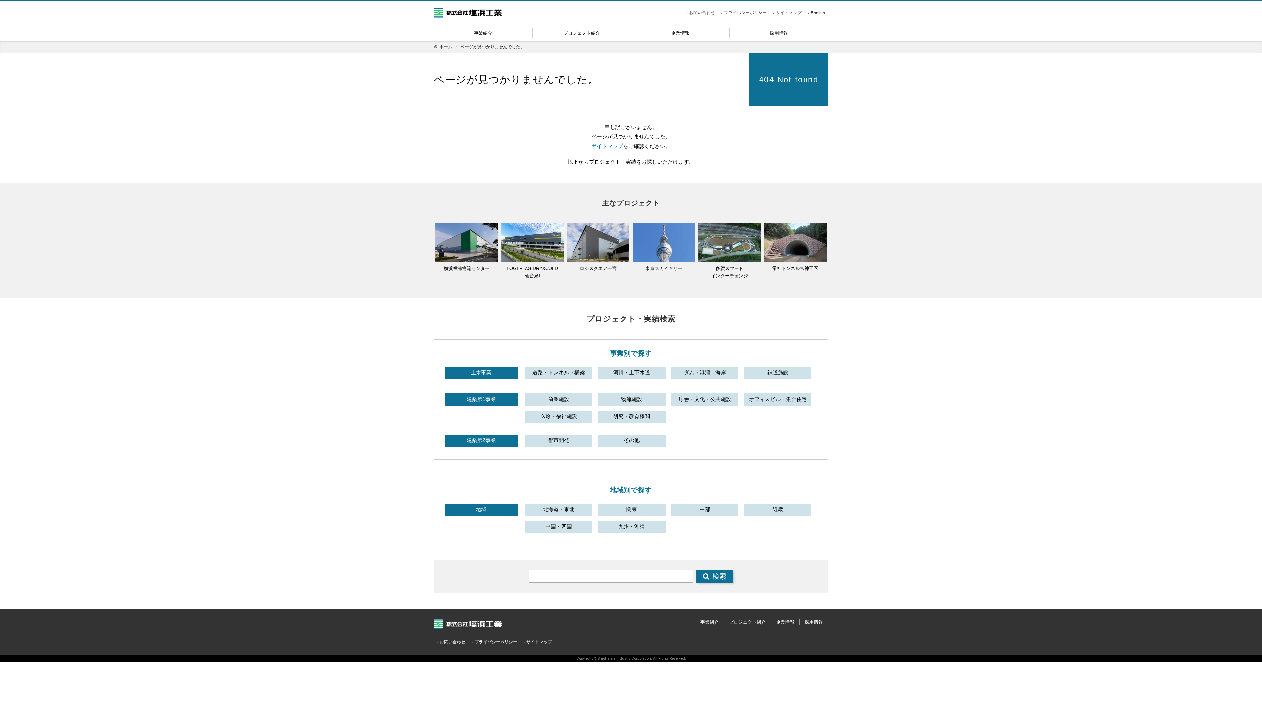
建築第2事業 (481, 440)
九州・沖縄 (632, 526)
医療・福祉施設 (558, 416)
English (818, 13)
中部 (705, 509)
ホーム (445, 46)
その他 (632, 440)
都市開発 (558, 440)
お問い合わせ (702, 12)
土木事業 (481, 372)
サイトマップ (789, 12)
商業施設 (558, 399)
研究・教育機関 (631, 416)
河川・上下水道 (631, 372)
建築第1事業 (481, 399)
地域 (481, 509)
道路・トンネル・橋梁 (558, 372)
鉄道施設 (777, 372)
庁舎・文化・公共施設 (705, 399)
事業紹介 (483, 33)
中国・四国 (559, 526)
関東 (631, 509)
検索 (719, 576)
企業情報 (680, 33)
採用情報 (779, 33)
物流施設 (631, 399)
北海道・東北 (558, 509)
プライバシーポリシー (745, 12)
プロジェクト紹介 (581, 33)
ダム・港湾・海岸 (705, 372)
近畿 (778, 509)
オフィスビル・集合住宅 (778, 399)
